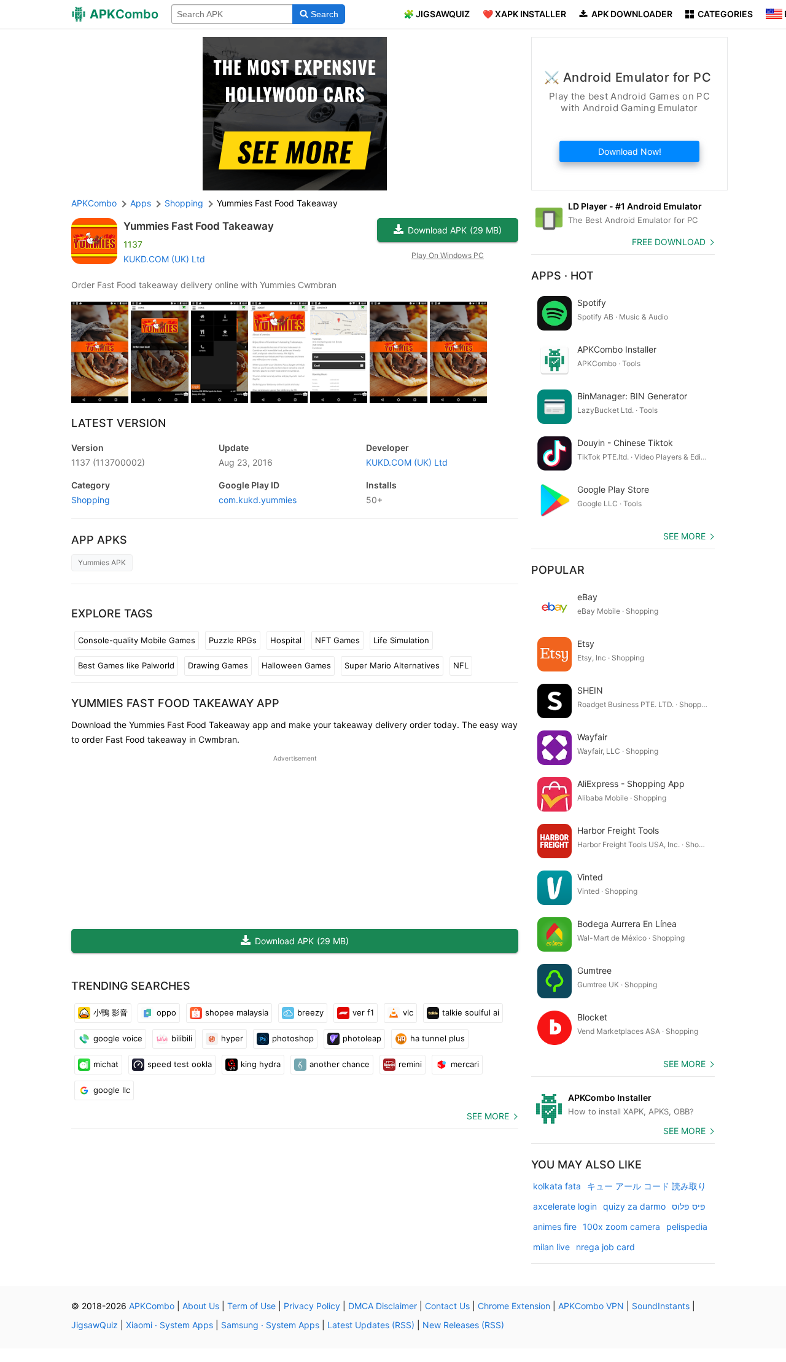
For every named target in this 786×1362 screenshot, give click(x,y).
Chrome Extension (514, 1306)
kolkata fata (557, 1186)
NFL (461, 665)
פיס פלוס (689, 1206)
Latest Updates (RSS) (370, 1325)
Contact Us (447, 1306)
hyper (232, 1038)
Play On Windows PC (447, 255)
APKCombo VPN (591, 1306)
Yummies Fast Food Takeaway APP (175, 703)
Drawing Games (218, 665)
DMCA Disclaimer (382, 1306)
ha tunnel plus (437, 1038)
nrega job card (605, 1247)
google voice (117, 1038)
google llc (111, 1090)
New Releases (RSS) (463, 1325)
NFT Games (337, 640)
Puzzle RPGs (233, 640)
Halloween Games (296, 665)
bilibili (181, 1038)
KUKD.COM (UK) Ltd (164, 259)
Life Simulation (401, 640)
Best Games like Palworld (126, 665)
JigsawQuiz (94, 1325)
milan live (551, 1247)
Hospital (286, 640)
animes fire (555, 1226)
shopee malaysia (236, 1012)
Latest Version (118, 423)
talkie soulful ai (470, 1012)
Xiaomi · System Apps (169, 1325)
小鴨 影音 (110, 1012)
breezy (310, 1012)
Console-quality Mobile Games (136, 640)
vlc (408, 1012)
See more (488, 1116)
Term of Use (251, 1306)
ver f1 (363, 1012)
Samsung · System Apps (270, 1325)
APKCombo (94, 203)
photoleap (362, 1038)
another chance (339, 1064)
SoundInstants (661, 1306)
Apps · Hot (562, 275)
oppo (166, 1012)
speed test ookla (179, 1064)
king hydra (261, 1064)
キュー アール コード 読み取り (646, 1186)
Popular (558, 569)
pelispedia (686, 1226)
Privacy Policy (312, 1306)
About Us (200, 1306)
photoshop (293, 1038)
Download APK (455, 230)
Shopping (90, 500)
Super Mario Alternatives (392, 665)
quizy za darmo (634, 1206)
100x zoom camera (621, 1226)
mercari (465, 1064)
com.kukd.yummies (258, 500)
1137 (108, 462)
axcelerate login (565, 1206)
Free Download (669, 242)
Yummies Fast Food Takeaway (198, 226)
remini (410, 1064)
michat (106, 1064)
